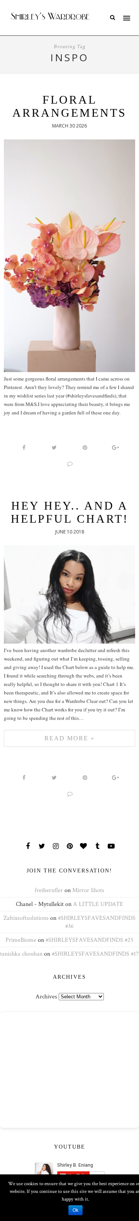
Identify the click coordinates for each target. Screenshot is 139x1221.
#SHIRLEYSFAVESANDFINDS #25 (90, 940)
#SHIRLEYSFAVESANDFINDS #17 (95, 954)
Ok (75, 1210)
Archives (46, 997)
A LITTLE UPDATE (98, 904)
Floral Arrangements (69, 106)
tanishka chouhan (21, 954)
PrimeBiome (20, 940)
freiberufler (49, 890)
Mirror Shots (88, 890)
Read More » (69, 738)
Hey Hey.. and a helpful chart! (70, 512)
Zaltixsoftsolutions (26, 918)
